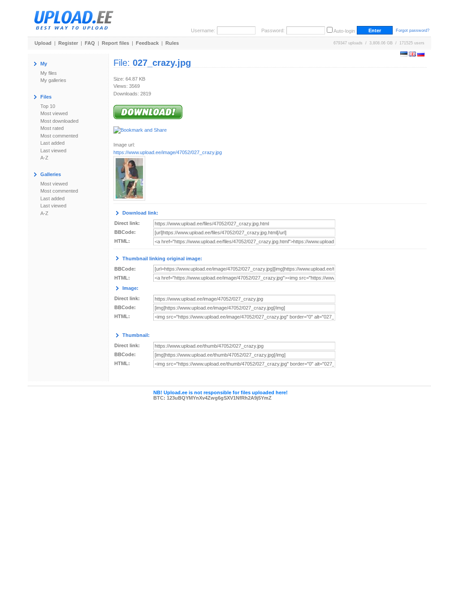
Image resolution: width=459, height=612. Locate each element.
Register (68, 43)
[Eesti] (403, 54)
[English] (412, 54)
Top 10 (47, 106)
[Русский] (420, 54)
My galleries (53, 80)
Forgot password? (412, 30)
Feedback (147, 43)
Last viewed (53, 150)
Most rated (52, 128)
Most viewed (54, 113)
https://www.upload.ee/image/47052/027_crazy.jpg (167, 152)
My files (48, 73)
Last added (52, 143)
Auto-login (344, 31)
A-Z (44, 157)
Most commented (59, 135)
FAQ (90, 43)
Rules (172, 43)
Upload (43, 43)
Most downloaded (59, 121)
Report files (115, 43)
